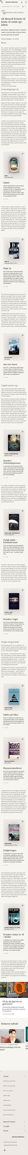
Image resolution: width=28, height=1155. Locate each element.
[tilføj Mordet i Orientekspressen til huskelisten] (23, 432)
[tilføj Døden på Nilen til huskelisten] (23, 686)
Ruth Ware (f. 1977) (9, 929)
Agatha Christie (8, 455)
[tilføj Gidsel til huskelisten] (23, 154)
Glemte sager (6, 1095)
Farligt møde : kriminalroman (12, 533)
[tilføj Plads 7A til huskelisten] (23, 240)
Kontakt (5, 1131)
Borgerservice (6, 1100)
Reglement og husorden (9, 1081)
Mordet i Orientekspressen (11, 454)
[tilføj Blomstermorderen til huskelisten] (23, 739)
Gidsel (6, 176)
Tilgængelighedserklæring (10, 1145)
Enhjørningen (7, 843)
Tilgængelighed (7, 1105)
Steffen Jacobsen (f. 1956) (10, 845)
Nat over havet (8, 357)
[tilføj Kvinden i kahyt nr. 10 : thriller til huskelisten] (23, 906)
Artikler (3, 10)
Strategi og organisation (9, 1110)
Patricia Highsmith (9, 534)
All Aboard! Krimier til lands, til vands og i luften (13, 13)
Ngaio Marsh (7, 763)
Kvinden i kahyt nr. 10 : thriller (12, 927)
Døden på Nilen (8, 708)
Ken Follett (7, 359)
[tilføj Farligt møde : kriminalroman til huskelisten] (23, 511)
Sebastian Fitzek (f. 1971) (10, 263)
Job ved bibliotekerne (8, 1115)
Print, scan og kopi (8, 1091)
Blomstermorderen (9, 761)
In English (6, 1126)
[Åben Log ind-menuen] (22, 2)
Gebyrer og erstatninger (9, 1086)
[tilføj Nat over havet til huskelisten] (23, 336)
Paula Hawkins (8, 614)
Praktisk (5, 1076)
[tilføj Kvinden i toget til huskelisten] (23, 590)
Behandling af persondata (10, 1142)
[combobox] (14, 6)
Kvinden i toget (8, 612)
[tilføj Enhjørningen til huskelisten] (23, 822)
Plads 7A (6, 261)
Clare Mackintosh (8, 177)
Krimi (5, 42)
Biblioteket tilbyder (9, 1122)
